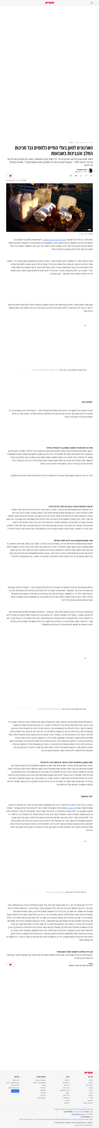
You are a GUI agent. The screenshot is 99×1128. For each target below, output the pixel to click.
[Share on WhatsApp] (76, 175)
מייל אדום (66, 1085)
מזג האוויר (90, 1100)
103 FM (43, 1088)
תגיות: (91, 964)
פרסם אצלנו (66, 1083)
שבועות (71, 965)
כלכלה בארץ (89, 1085)
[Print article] (71, 175)
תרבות (91, 1093)
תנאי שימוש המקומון (13, 1088)
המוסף (67, 1093)
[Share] (91, 175)
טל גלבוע (71, 808)
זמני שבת (43, 1095)
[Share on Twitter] (81, 175)
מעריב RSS (66, 1088)
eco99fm (43, 1090)
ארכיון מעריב (65, 1098)
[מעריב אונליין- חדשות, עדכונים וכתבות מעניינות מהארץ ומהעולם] (49, 3)
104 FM (43, 1093)
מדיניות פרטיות (15, 1085)
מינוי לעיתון (66, 1095)
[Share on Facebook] (86, 175)
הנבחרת (90, 1095)
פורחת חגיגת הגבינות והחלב (54, 239)
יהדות (91, 1098)
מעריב (91, 142)
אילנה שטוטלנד (81, 170)
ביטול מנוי (66, 1103)
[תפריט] (94, 3)
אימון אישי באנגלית (40, 1080)
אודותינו (67, 1100)
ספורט (91, 1088)
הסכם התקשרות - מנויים (12, 1083)
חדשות (91, 1080)
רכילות (91, 1090)
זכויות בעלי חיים (88, 965)
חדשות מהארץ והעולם (81, 142)
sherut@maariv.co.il (78, 1114)
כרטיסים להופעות (88, 1103)
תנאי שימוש (16, 1080)
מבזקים (91, 1083)
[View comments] (10, 175)
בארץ (71, 142)
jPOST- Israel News (39, 1083)
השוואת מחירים (42, 1098)
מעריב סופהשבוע (64, 1090)
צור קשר (67, 1080)
